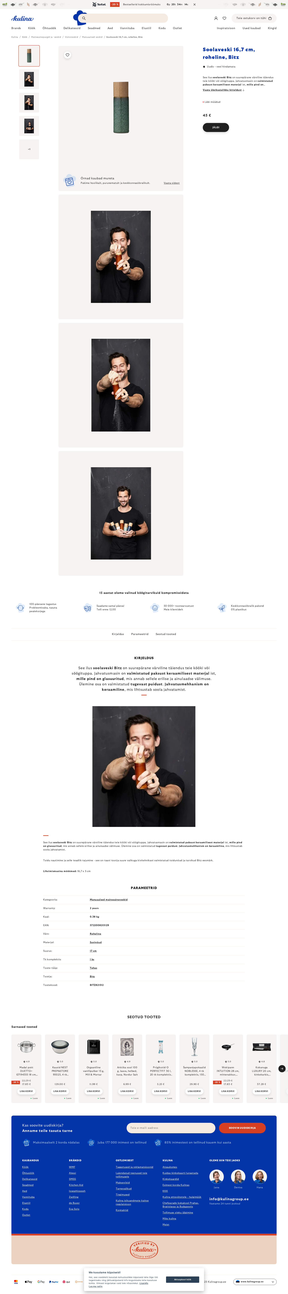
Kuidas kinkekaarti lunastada (180, 1173)
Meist (166, 1224)
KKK (165, 1191)
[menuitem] (16, 29)
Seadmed (28, 1185)
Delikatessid (29, 1179)
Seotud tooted (166, 634)
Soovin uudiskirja (242, 1128)
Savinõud (96, 942)
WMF (72, 1167)
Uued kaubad (252, 28)
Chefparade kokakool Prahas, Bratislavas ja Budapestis (181, 1205)
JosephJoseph (77, 1191)
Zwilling (73, 1197)
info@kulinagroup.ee (229, 1199)
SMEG (72, 1179)
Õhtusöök (28, 1173)
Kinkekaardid (171, 1179)
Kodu (25, 1209)
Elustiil (26, 1203)
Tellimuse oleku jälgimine (178, 1212)
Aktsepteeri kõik (182, 1279)
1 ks (92, 959)
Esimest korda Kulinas (176, 1185)
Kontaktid (122, 1210)
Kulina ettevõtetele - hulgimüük (182, 1197)
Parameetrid (139, 634)
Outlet (26, 1215)
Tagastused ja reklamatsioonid (134, 1167)
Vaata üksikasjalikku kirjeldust (222, 90)
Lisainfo (144, 1283)
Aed (24, 1191)
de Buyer (74, 1203)
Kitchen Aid (76, 1185)
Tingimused (123, 1194)
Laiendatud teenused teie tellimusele (131, 1175)
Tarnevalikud (124, 1188)
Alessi (72, 1173)
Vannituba (28, 1197)
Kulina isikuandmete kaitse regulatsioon (132, 1202)
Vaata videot (172, 183)
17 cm (93, 951)
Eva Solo (74, 1209)
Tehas (93, 968)
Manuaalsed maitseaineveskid (109, 900)
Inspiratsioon (226, 28)
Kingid (272, 28)
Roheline (95, 934)
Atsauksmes (170, 1167)
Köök (25, 1167)
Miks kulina (169, 1218)
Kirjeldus (118, 634)
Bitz (92, 976)
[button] (26, 1089)
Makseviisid (123, 1182)
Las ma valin (95, 1286)
